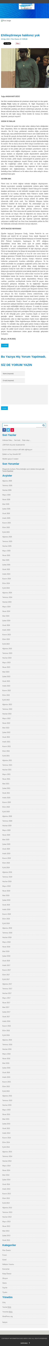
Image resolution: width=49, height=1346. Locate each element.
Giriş (4, 1302)
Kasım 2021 (6, 746)
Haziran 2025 (6, 546)
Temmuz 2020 (7, 821)
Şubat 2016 (6, 1068)
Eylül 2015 (6, 1091)
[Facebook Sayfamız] (4, 431)
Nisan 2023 (6, 667)
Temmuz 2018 (7, 933)
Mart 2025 (5, 560)
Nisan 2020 (6, 835)
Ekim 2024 (6, 583)
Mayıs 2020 (6, 830)
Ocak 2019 (6, 905)
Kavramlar (5, 1269)
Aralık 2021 (6, 742)
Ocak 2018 (6, 961)
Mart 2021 (5, 784)
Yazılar (6, 1307)
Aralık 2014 (6, 1133)
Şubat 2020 (6, 844)
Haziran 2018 (6, 937)
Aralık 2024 (6, 574)
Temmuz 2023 (7, 653)
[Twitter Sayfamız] (8, 431)
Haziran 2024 (6, 602)
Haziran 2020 (6, 825)
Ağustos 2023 (7, 648)
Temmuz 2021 (7, 765)
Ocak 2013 (6, 1240)
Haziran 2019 (6, 881)
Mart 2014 (5, 1175)
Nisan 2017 (6, 1003)
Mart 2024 (5, 616)
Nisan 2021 (6, 779)
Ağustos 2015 (7, 1096)
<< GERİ (4, 345)
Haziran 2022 (6, 714)
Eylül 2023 (6, 644)
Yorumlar (7, 1312)
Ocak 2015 (6, 1128)
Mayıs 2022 (6, 718)
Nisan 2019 (6, 891)
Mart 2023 (5, 672)
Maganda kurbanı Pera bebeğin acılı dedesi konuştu (22, 469)
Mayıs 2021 (6, 774)
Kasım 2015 (6, 1082)
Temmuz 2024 (7, 597)
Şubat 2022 (6, 732)
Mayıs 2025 (6, 551)
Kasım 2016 (6, 1026)
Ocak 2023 (6, 681)
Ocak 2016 (6, 1072)
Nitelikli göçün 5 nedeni (10, 459)
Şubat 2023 (6, 676)
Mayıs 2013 (6, 1221)
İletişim (4, 1322)
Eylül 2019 (6, 867)
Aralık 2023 (6, 630)
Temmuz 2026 (7, 485)
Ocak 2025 (6, 569)
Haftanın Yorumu (8, 1264)
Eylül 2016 (6, 1035)
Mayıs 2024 (6, 607)
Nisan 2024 (6, 611)
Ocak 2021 (6, 793)
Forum (4, 1255)
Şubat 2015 (6, 1124)
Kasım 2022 (6, 690)
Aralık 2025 (6, 518)
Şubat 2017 (6, 1012)
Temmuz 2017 (7, 989)
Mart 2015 (5, 1119)
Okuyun (5, 1278)
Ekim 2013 (6, 1198)
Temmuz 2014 (7, 1156)
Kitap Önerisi (6, 1274)
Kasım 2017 (6, 970)
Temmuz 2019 (7, 877)
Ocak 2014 (6, 1184)
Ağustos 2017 (7, 984)
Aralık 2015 (6, 1077)
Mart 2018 (5, 951)
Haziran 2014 (6, 1161)
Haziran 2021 (6, 770)
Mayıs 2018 (6, 942)
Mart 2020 (5, 839)
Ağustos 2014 (7, 1152)
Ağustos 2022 (7, 704)
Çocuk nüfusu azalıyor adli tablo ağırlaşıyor (17, 449)
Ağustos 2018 (7, 928)
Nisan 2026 (6, 499)
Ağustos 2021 (7, 760)
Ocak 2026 (6, 513)
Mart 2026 (5, 504)
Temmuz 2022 (7, 709)
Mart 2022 (5, 728)
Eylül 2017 (6, 979)
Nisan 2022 (6, 723)
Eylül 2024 (6, 588)
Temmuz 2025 (7, 541)
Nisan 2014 (6, 1170)
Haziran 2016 (6, 1049)
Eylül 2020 (6, 812)
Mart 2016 (5, 1063)
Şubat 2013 (6, 1235)
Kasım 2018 (6, 914)
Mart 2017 (5, 1007)
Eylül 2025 (6, 532)
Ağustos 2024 (7, 593)
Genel (4, 1260)
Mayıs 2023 (6, 662)
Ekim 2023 (6, 639)
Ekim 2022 (6, 695)
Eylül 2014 (6, 1147)
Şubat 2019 (6, 900)
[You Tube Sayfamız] (12, 431)
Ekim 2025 (6, 527)
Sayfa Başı (24, 1343)
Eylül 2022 (6, 700)
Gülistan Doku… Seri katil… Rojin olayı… (16, 440)
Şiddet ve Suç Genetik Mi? (11, 454)
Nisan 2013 (6, 1226)
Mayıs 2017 (6, 998)
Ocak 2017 (6, 1017)
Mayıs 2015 (6, 1110)
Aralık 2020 (6, 798)
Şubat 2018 (6, 956)
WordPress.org (7, 1316)
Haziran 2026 (6, 490)
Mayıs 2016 (6, 1054)
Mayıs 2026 (6, 495)
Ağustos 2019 (7, 872)
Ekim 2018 (6, 919)
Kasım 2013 (6, 1194)
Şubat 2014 (6, 1180)
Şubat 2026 (6, 509)
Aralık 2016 (6, 1021)
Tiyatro (4, 1292)
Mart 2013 (5, 1231)
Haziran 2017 (6, 993)
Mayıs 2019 (6, 886)
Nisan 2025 (6, 555)
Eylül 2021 (6, 756)
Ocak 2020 (6, 849)
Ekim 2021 (6, 751)
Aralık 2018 (6, 909)
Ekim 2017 (6, 975)
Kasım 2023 (6, 634)
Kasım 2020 (6, 802)
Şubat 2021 (6, 788)
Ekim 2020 (6, 807)
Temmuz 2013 (7, 1212)
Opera (4, 1283)
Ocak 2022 (6, 737)
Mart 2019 (5, 895)
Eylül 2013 (6, 1203)
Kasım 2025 (6, 523)
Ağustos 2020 (7, 816)
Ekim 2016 (6, 1030)
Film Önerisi (15, 39)
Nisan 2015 (6, 1114)
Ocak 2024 (6, 625)
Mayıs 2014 (6, 1166)
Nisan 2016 (6, 1058)
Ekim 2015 (6, 1086)
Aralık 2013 (6, 1189)
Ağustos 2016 (7, 1040)
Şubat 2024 (6, 621)
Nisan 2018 (6, 947)
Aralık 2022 (6, 686)
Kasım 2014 (6, 1138)
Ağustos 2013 (7, 1208)
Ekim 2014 (6, 1142)
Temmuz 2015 (7, 1100)
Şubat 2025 (6, 565)
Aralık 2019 (6, 853)
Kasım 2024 (6, 579)
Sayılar (4, 1288)
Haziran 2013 (6, 1217)
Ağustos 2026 (7, 481)
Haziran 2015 (6, 1105)
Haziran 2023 (6, 658)
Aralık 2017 (6, 965)
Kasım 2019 (6, 858)
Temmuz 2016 (7, 1044)
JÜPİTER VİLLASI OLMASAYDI (13, 445)
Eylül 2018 (6, 923)
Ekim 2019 (6, 863)
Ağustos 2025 (7, 537)
